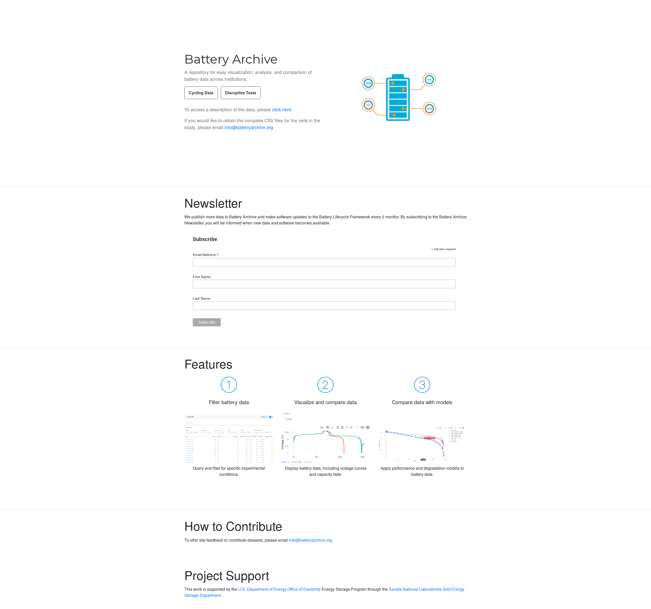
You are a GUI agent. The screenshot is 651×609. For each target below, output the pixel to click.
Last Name (201, 298)
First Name (202, 277)
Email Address (206, 254)
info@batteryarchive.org (249, 127)
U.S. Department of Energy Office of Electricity (279, 589)
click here (281, 109)
